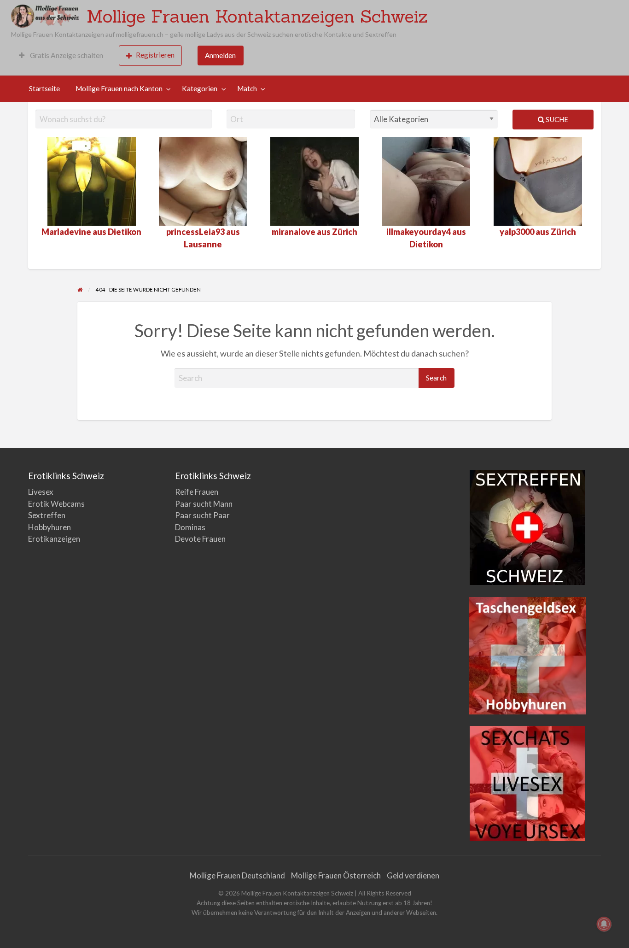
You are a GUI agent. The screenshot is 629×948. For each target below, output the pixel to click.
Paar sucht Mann (204, 504)
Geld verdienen (413, 875)
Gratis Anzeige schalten (66, 55)
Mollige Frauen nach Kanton (119, 88)
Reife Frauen (196, 492)
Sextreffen (46, 515)
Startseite (44, 88)
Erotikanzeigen (54, 539)
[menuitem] (61, 55)
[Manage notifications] (604, 924)
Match (247, 88)
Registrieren (155, 55)
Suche (556, 119)
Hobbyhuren (49, 527)
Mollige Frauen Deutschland (237, 875)
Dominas (190, 527)
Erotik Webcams (56, 504)
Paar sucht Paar (202, 515)
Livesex (40, 492)
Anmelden (220, 55)
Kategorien (199, 88)
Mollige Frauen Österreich (336, 875)
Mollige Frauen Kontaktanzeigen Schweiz (257, 16)
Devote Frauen (200, 539)
